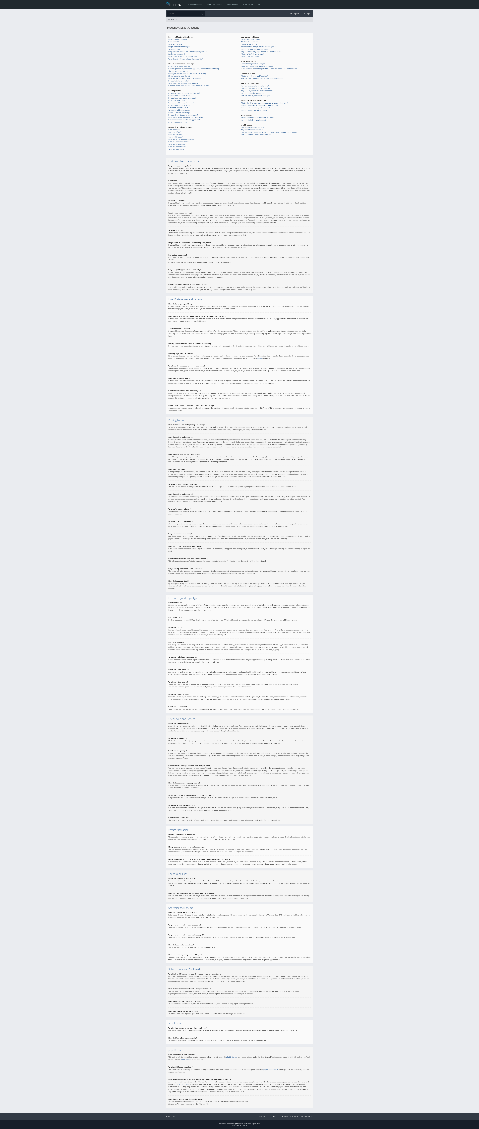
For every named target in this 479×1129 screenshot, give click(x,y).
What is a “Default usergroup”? (252, 54)
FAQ (259, 4)
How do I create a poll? (176, 100)
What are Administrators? (250, 39)
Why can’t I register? (175, 44)
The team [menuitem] (273, 1116)
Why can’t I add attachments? (179, 110)
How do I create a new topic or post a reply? (184, 93)
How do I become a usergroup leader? (255, 49)
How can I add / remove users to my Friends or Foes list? (262, 78)
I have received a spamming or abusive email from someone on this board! (269, 69)
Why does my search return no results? (255, 88)
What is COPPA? (174, 42)
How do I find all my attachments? (253, 120)
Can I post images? (175, 137)
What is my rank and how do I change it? (183, 83)
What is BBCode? (174, 130)
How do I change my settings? (179, 66)
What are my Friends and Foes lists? (254, 76)
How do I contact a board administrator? (256, 135)
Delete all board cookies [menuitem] (290, 1116)
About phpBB (186, 1059)
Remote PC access (214, 4)
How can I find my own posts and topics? (256, 95)
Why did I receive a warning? (179, 112)
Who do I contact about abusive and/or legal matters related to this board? (269, 132)
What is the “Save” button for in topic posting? (185, 117)
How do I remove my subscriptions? (254, 110)
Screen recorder (195, 4)
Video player (232, 4)
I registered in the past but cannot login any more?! (187, 51)
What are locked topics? (177, 146)
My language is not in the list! (179, 76)
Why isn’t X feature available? (252, 130)
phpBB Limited (231, 1057)
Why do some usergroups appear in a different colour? (261, 51)
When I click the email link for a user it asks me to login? (189, 86)
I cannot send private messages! (253, 64)
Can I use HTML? (174, 132)
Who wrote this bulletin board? (252, 127)
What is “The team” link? (250, 56)
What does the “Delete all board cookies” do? (185, 59)
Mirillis (221, 1124)
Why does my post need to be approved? (184, 120)
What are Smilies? (175, 134)
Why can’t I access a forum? (178, 108)
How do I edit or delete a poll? (179, 105)
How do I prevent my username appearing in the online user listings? (194, 69)
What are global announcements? (181, 139)
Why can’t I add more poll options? (181, 103)
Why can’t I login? (174, 49)
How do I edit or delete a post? (179, 95)
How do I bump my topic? (177, 122)
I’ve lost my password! (176, 54)
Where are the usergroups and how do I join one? (259, 47)
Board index (248, 4)
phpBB (259, 358)
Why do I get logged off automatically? (182, 56)
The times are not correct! (178, 71)
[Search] (202, 13)
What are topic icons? (176, 149)
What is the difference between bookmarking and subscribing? (264, 103)
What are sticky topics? (177, 144)
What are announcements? (178, 142)
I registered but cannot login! (179, 47)
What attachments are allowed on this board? (258, 117)
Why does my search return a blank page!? (257, 91)
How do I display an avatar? (178, 81)
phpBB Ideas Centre (270, 1069)
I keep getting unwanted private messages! (257, 66)
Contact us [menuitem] (261, 1116)
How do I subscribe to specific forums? (255, 108)
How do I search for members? (252, 93)
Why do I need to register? (178, 39)
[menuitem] (307, 13)
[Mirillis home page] (174, 3)
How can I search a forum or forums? (255, 86)
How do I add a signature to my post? (182, 98)
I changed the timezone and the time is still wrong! (187, 73)
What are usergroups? (249, 44)
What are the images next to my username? (184, 78)
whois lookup (184, 1084)
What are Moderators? (249, 42)
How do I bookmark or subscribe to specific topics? (260, 105)
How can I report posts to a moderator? (183, 115)
